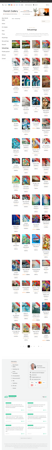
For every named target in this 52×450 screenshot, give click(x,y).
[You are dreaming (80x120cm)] (46, 81)
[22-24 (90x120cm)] (26, 123)
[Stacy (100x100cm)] (16, 238)
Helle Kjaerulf (16, 334)
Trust (44, 396)
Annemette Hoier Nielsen (16, 70)
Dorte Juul (36, 53)
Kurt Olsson (16, 229)
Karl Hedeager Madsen (26, 88)
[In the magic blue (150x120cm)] (16, 326)
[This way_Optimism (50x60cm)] (16, 307)
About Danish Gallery (5, 19)
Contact (4, 58)
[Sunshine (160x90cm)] (46, 178)
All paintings (5, 37)
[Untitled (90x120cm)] (16, 265)
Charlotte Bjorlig (16, 318)
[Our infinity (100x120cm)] (26, 101)
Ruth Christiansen (16, 53)
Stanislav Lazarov (36, 166)
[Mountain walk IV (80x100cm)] (36, 143)
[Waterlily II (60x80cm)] (46, 199)
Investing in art (16, 369)
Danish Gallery (36, 186)
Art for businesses (15, 372)
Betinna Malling (36, 334)
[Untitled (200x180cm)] (26, 218)
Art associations (16, 375)
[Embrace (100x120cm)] (26, 239)
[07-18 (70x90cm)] (26, 80)
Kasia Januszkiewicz (16, 107)
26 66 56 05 (34, 375)
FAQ (13, 380)
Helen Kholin (46, 297)
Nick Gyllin (46, 113)
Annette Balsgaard (26, 226)
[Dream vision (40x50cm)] (16, 220)
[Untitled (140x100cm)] (16, 161)
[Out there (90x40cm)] (16, 120)
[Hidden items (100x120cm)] (16, 143)
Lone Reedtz (16, 291)
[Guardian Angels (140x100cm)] (16, 283)
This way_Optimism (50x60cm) (16, 315)
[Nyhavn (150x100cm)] (16, 99)
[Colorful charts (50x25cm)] (36, 160)
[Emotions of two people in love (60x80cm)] (46, 286)
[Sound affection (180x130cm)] (46, 217)
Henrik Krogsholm (16, 188)
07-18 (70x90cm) (26, 87)
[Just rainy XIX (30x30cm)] (36, 219)
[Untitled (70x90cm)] (46, 328)
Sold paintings (5, 48)
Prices (3, 34)
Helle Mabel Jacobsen (36, 291)
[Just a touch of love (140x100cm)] (46, 141)
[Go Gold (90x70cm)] (46, 263)
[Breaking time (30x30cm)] (46, 306)
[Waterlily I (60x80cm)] (36, 199)
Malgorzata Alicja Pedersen (36, 153)
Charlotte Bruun (46, 148)
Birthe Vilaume (46, 92)
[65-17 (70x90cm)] (36, 80)
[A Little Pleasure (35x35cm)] (46, 162)
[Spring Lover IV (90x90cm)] (36, 62)
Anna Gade (36, 209)
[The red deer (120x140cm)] (26, 180)
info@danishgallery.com (36, 377)
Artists (3, 23)
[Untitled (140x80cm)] (16, 196)
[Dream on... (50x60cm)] (26, 307)
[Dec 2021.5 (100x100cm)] (16, 180)
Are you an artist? (16, 378)
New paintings (5, 41)
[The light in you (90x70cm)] (36, 179)
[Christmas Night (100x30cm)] (36, 120)
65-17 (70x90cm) (36, 87)
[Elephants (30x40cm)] (26, 328)
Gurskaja (36, 272)
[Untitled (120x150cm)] (16, 80)
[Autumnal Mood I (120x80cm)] (26, 283)
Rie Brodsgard (16, 203)
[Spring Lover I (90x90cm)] (16, 62)
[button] (48, 5)
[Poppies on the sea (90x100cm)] (36, 238)
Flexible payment (6, 51)
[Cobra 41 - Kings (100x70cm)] (36, 283)
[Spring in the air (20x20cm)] (26, 162)
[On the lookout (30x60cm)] (46, 242)
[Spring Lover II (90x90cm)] (26, 62)
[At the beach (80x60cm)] (26, 141)
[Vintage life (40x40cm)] (36, 44)
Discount (4, 44)
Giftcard (4, 55)
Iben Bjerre (46, 69)
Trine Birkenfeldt (16, 90)
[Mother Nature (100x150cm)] (46, 103)
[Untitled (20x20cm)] (16, 44)
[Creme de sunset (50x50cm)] (46, 44)
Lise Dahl (36, 126)
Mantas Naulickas (36, 318)
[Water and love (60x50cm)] (36, 326)
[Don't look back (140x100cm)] (26, 197)
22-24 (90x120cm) (26, 131)
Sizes (3, 30)
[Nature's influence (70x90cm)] (46, 123)
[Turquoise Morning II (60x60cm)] (36, 264)
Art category (5, 27)
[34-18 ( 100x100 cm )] (36, 101)
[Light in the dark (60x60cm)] (26, 264)
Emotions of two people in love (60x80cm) (46, 294)
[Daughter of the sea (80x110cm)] (36, 307)
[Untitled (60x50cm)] (46, 61)
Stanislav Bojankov (36, 227)
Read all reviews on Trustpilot (25, 438)
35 (38, 346)
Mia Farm (16, 247)
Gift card (14, 385)
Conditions (15, 383)
